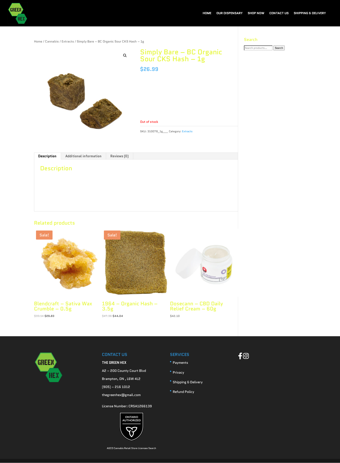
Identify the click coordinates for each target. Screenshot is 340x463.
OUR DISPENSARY (229, 13)
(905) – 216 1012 (116, 386)
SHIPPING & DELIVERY (310, 13)
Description (47, 156)
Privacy (178, 372)
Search (279, 48)
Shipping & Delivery (188, 382)
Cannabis (52, 41)
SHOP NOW (256, 13)
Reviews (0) (119, 156)
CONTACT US (279, 13)
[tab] (47, 156)
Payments (180, 362)
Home (38, 41)
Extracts (68, 41)
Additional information (83, 156)
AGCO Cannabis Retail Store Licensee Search (131, 448)
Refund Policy (183, 391)
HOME (207, 13)
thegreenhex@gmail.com (121, 395)
